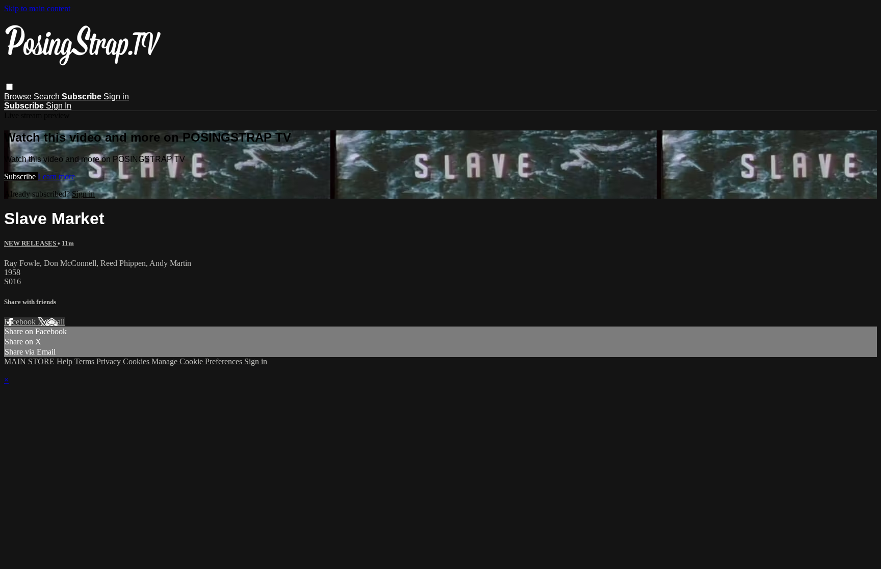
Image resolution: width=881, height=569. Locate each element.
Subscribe (21, 176)
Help (65, 361)
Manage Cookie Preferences (197, 361)
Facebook (21, 321)
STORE (41, 361)
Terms (85, 361)
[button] (9, 87)
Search (48, 96)
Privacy (109, 361)
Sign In (58, 105)
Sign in (116, 96)
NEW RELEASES (31, 243)
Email (55, 321)
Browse (19, 96)
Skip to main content (37, 8)
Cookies (137, 361)
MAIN (15, 361)
